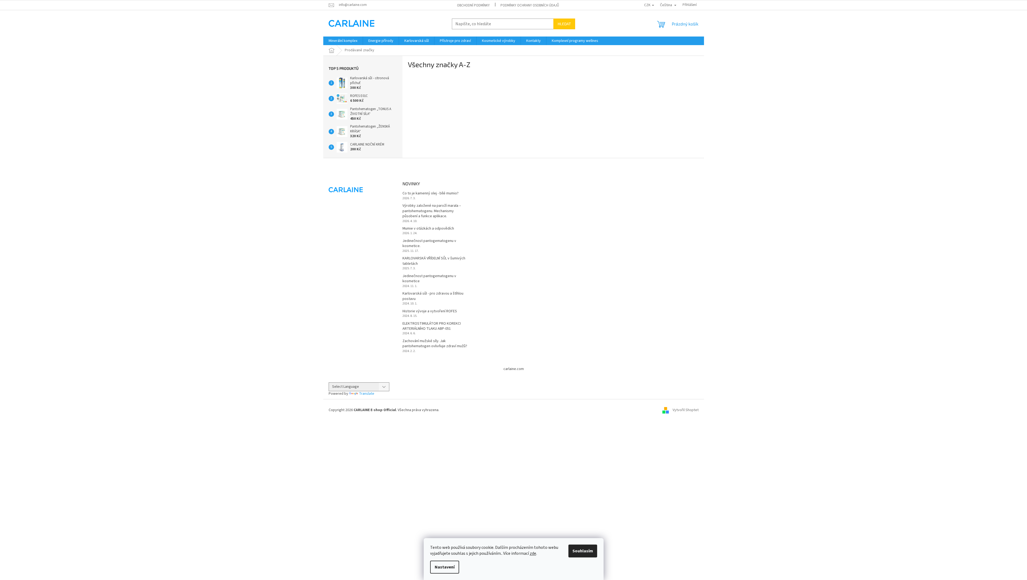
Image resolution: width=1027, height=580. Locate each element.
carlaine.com (513, 369)
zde (533, 553)
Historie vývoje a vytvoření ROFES (429, 311)
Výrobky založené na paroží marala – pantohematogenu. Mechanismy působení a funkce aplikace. (431, 211)
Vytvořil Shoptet (686, 410)
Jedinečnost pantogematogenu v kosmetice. (429, 243)
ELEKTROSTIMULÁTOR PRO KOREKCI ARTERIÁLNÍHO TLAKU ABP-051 (431, 326)
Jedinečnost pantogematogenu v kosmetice (429, 279)
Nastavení (445, 567)
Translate (366, 393)
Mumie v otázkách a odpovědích (428, 228)
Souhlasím (582, 551)
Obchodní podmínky (473, 5)
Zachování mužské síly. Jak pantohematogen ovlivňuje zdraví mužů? (434, 344)
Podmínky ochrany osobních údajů (529, 5)
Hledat (564, 23)
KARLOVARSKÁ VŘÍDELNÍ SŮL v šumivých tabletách (433, 261)
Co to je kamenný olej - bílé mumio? (430, 193)
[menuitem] (343, 41)
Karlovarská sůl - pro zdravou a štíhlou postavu (432, 296)
